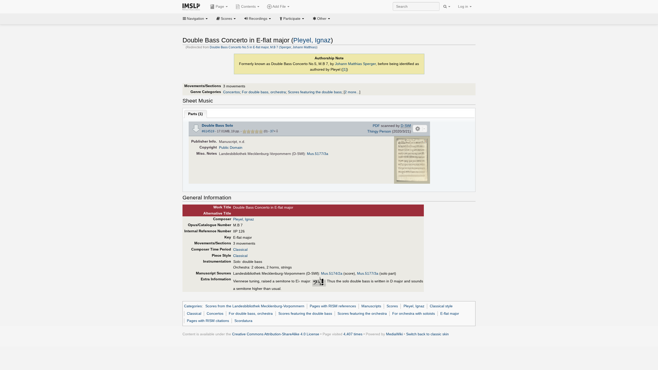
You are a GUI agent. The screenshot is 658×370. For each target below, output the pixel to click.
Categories (193, 306)
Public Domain (230, 147)
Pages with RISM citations (208, 321)
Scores (392, 306)
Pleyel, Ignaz (312, 40)
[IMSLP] (192, 6)
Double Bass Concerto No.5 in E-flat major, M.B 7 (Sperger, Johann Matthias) (263, 47)
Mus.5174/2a (331, 273)
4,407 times (352, 334)
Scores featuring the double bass (315, 92)
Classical (240, 249)
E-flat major (449, 313)
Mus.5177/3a (317, 154)
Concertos (231, 92)
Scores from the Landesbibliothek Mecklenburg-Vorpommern (254, 306)
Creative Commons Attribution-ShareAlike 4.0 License (275, 334)
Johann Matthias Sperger (355, 64)
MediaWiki (394, 334)
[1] (345, 69)
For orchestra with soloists (413, 313)
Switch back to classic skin (427, 334)
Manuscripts (371, 306)
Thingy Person (379, 131)
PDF (376, 126)
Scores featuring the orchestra (362, 313)
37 (272, 131)
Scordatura (243, 321)
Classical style (441, 306)
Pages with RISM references (333, 306)
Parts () (195, 114)
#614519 (208, 131)
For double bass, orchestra (264, 92)
